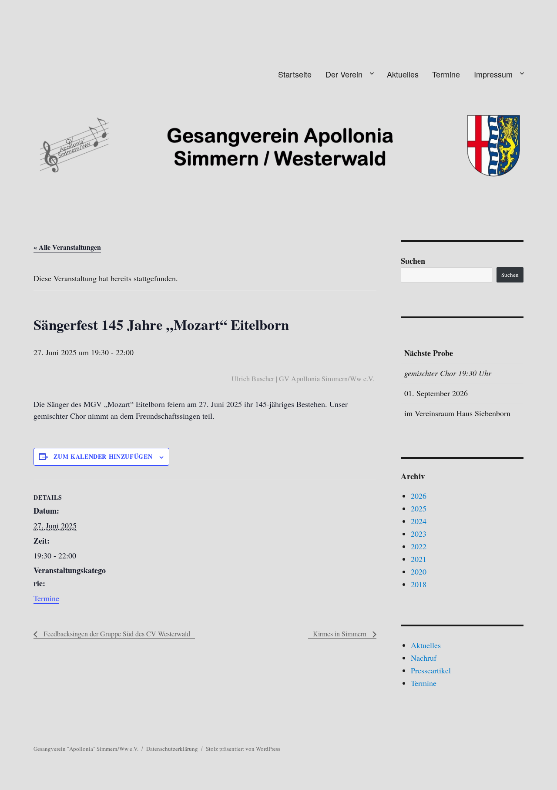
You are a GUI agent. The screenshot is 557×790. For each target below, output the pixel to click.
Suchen (413, 260)
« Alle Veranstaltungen (67, 247)
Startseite (295, 74)
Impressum (493, 74)
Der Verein (343, 74)
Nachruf (423, 657)
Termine (446, 74)
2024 (418, 521)
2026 (418, 496)
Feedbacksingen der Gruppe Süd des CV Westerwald (116, 633)
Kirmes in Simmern (340, 633)
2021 (418, 559)
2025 (418, 508)
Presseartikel (431, 670)
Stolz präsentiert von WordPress (243, 749)
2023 (418, 533)
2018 (418, 584)
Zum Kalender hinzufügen (103, 456)
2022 (418, 546)
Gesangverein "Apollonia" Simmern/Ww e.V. (86, 749)
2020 (418, 571)
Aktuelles (403, 74)
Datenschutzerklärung (172, 749)
